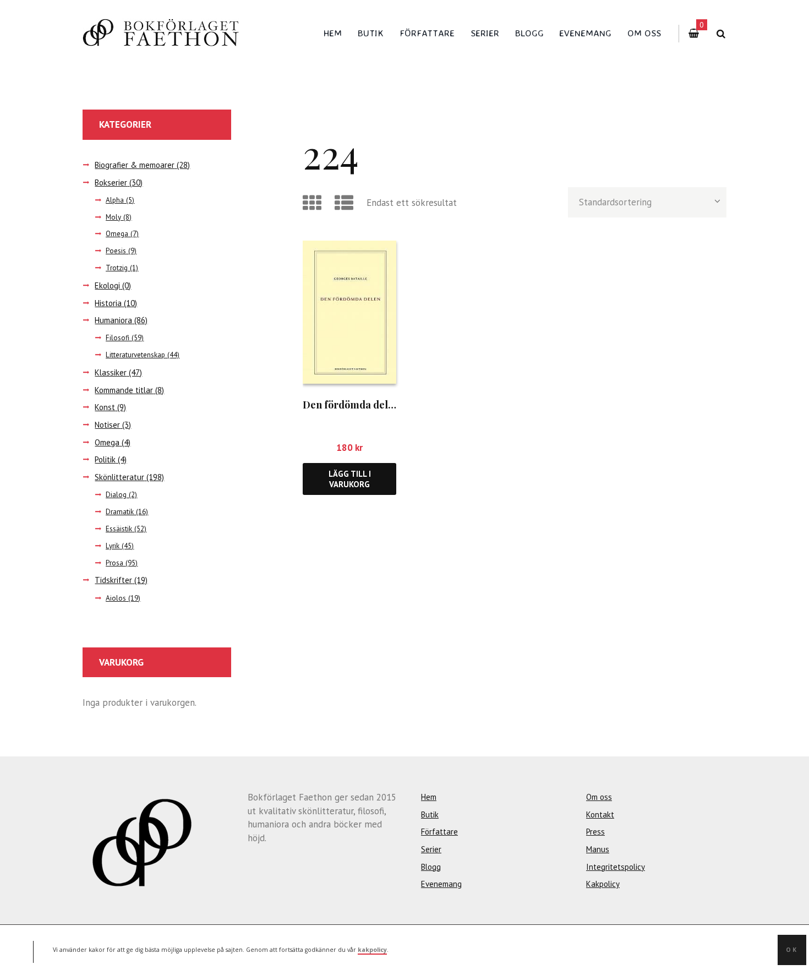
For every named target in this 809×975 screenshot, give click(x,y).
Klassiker (111, 372)
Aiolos (116, 598)
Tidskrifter (113, 580)
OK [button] (792, 950)
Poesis (116, 250)
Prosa (114, 563)
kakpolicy (372, 950)
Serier (485, 33)
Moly (113, 217)
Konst (105, 407)
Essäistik (119, 528)
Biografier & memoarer (134, 165)
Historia (108, 303)
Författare (427, 33)
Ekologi (107, 285)
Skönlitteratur (119, 477)
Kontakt (600, 814)
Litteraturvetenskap (135, 355)
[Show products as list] (346, 202)
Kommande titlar (124, 390)
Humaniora (113, 320)
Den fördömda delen (351, 404)
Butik (371, 33)
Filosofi (117, 337)
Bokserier (111, 182)
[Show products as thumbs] (314, 202)
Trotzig (117, 268)
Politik (105, 459)
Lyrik (112, 546)
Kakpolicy (603, 884)
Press (595, 831)
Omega (117, 233)
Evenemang (585, 33)
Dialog (116, 494)
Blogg (529, 33)
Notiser (107, 425)
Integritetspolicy (615, 867)
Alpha (115, 200)
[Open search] (720, 34)
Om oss (644, 33)
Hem (333, 33)
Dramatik (120, 511)
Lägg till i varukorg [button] (350, 479)
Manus (597, 849)
